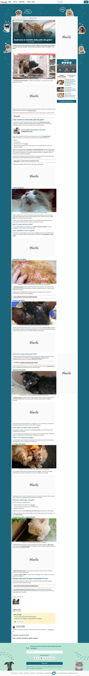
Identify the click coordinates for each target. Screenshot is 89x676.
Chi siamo (14, 673)
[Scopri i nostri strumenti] (53, 673)
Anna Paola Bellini (31, 41)
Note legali (40, 673)
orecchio (33, 505)
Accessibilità (63, 673)
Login (86, 2)
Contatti (26, 673)
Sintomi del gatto (68, 93)
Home (15, 18)
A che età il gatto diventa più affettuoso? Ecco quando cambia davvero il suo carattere (70, 83)
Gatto (44, 658)
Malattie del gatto (33, 18)
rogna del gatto (50, 366)
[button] (34, 638)
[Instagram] (68, 63)
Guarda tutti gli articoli (66, 101)
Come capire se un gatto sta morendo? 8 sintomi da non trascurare (70, 90)
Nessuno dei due (51, 658)
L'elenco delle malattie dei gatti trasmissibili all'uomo (25, 585)
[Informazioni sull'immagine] (54, 21)
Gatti (18, 18)
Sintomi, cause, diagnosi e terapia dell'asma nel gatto (28, 618)
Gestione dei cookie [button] (51, 673)
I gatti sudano (16, 161)
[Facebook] (63, 63)
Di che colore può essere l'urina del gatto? (25, 616)
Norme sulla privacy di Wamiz (55, 666)
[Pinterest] (70, 63)
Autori (20, 673)
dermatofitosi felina (25, 546)
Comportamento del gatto (69, 79)
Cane (38, 658)
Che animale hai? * (44, 655)
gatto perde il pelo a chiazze (38, 357)
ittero (26, 143)
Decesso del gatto (68, 87)
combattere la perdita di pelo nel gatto (29, 362)
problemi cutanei (32, 110)
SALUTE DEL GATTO (24, 18)
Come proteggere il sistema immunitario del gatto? (25, 296)
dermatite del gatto (18, 286)
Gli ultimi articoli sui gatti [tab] (71, 76)
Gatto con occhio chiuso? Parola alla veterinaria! (70, 96)
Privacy (32, 673)
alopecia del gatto (17, 397)
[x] (65, 63)
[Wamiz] (4, 2)
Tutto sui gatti (16, 116)
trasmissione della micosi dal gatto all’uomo (24, 589)
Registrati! (44, 663)
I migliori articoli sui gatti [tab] (62, 76)
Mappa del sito (73, 673)
